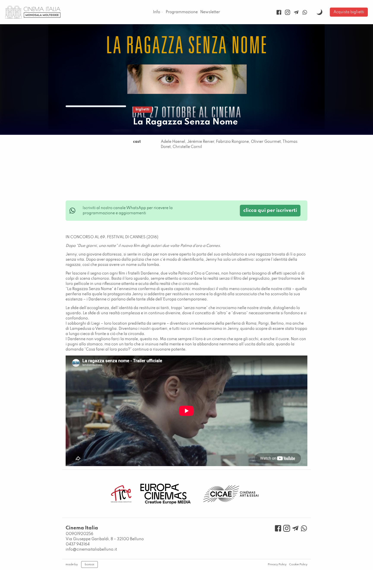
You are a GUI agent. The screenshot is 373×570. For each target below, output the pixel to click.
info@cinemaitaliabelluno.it (91, 549)
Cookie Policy (298, 564)
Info (156, 12)
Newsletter (210, 12)
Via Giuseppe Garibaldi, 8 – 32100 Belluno (105, 539)
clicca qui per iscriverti (270, 210)
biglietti (142, 109)
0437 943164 (78, 544)
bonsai (89, 564)
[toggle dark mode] (319, 12)
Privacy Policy (277, 564)
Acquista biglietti (348, 12)
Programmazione (182, 12)
